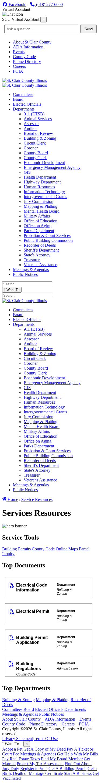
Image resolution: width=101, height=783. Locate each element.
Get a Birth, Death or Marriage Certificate (49, 771)
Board (28, 709)
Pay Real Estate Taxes (21, 759)
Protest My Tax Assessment (40, 763)
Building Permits (16, 549)
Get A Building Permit (67, 768)
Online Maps (67, 549)
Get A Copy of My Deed (44, 749)
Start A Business (78, 773)
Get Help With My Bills (77, 754)
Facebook (17, 4)
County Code (43, 549)
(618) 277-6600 (49, 4)
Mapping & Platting (52, 699)
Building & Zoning (18, 699)
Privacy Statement (17, 738)
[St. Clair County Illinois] (24, 80)
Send (89, 29)
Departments (75, 709)
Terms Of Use (46, 738)
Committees (12, 709)
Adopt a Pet (12, 749)
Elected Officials (49, 709)
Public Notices (51, 714)
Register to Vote (33, 768)
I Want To (11, 290)
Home (12, 499)
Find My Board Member (62, 759)
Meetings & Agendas (20, 714)
